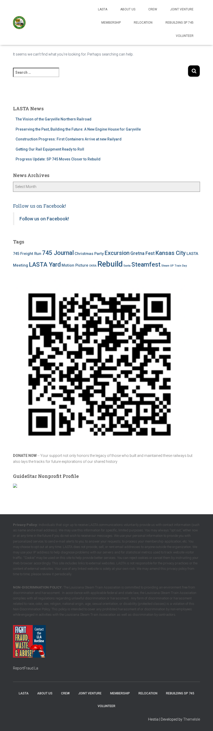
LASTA (102, 9)
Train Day (181, 265)
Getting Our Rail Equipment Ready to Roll (50, 149)
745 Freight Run (27, 253)
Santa (127, 265)
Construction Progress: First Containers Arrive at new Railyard (69, 139)
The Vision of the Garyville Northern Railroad (53, 119)
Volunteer (185, 36)
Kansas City (170, 253)
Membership (111, 22)
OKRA (93, 265)
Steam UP (167, 265)
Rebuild (110, 264)
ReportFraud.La (25, 668)
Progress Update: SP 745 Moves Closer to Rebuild (58, 159)
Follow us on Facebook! (39, 206)
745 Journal (58, 252)
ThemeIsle (191, 719)
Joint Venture (182, 9)
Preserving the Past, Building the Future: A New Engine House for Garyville (79, 129)
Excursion (117, 253)
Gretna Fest (142, 253)
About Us (127, 9)
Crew (152, 9)
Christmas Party (89, 253)
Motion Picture (75, 265)
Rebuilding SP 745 (179, 22)
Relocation (143, 22)
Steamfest (146, 264)
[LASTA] (19, 22)
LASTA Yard (45, 264)
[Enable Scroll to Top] (202, 720)
